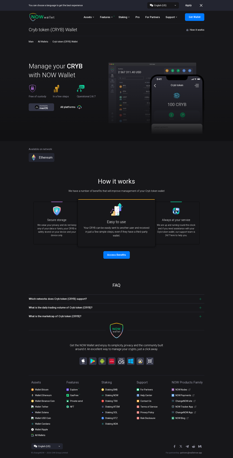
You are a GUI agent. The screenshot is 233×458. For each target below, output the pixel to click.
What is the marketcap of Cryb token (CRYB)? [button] (55, 316)
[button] (42, 17)
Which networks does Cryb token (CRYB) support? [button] (58, 298)
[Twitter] (181, 446)
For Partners (152, 17)
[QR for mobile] (150, 361)
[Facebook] (174, 446)
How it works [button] (197, 29)
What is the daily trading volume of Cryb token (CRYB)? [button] (60, 307)
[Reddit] (193, 446)
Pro (138, 17)
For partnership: (184, 453)
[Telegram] (187, 446)
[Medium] (200, 446)
